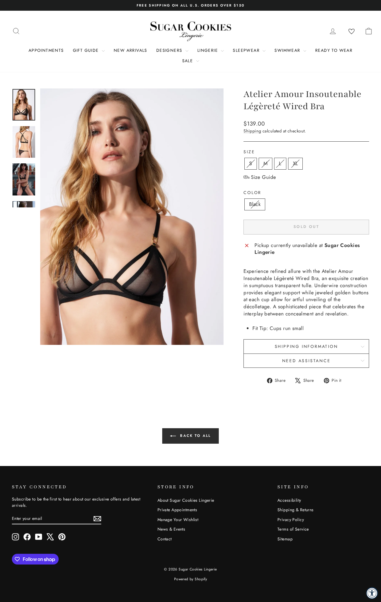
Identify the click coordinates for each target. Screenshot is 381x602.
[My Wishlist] (351, 31)
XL (295, 163)
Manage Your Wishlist (178, 520)
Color (252, 193)
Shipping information (306, 346)
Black (254, 204)
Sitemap (285, 539)
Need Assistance (306, 361)
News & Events (171, 529)
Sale (188, 61)
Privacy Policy (290, 520)
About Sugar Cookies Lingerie (185, 500)
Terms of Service (293, 529)
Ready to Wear (333, 50)
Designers (170, 50)
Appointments (46, 50)
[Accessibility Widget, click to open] (372, 593)
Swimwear (288, 50)
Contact (164, 539)
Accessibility (289, 500)
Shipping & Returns (295, 510)
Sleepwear (247, 50)
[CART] (368, 31)
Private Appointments (177, 510)
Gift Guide (86, 50)
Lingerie (208, 50)
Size (249, 152)
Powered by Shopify (190, 579)
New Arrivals (130, 50)
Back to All (194, 435)
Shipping (252, 131)
